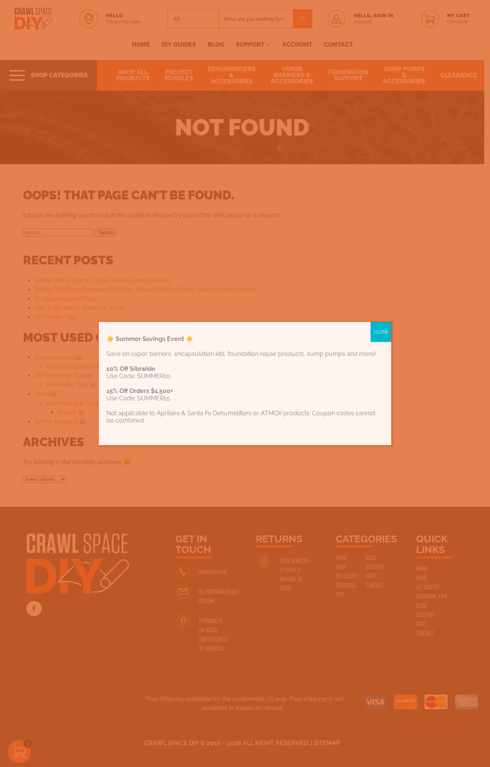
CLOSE (381, 332)
